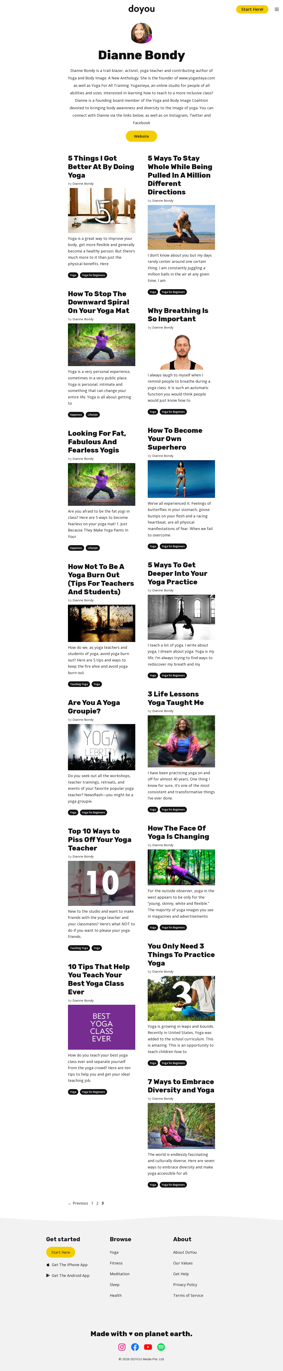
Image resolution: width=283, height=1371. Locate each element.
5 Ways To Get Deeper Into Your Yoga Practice (177, 573)
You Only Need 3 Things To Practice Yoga (181, 954)
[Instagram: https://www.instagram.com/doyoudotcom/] (122, 1347)
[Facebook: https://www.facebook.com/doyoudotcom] (135, 1347)
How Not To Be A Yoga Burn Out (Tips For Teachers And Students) (101, 579)
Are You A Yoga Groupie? (94, 706)
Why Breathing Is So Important (178, 314)
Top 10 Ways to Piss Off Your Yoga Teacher (100, 839)
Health (116, 1295)
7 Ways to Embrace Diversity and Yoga (181, 1085)
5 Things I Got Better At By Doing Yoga (101, 167)
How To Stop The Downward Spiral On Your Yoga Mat (98, 302)
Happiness (76, 414)
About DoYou (185, 1252)
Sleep (115, 1284)
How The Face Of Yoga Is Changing (178, 832)
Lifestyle (93, 414)
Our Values (183, 1263)
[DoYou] (142, 9)
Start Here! (252, 9)
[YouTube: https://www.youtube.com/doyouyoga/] (148, 1347)
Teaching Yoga (79, 684)
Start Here (60, 1252)
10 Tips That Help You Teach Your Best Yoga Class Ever (99, 979)
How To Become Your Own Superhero (175, 439)
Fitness (116, 1263)
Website (141, 136)
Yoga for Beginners (93, 275)
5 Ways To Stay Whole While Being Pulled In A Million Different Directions (180, 175)
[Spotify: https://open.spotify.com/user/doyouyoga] (161, 1347)
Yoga (73, 275)
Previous (78, 1203)
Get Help (181, 1273)
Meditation (119, 1273)
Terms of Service (188, 1295)
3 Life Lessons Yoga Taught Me (176, 698)
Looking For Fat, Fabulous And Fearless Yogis (97, 442)
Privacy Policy (185, 1284)
